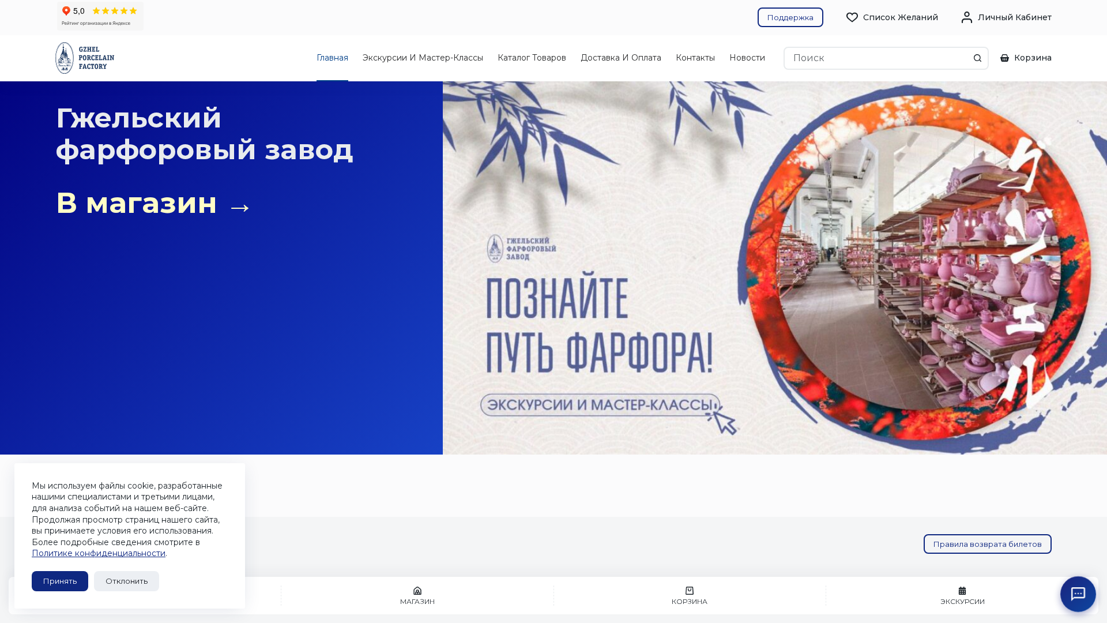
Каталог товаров (532, 57)
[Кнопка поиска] (977, 58)
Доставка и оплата (621, 57)
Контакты (695, 57)
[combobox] (876, 58)
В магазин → (155, 202)
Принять (60, 581)
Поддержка (790, 17)
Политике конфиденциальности (98, 553)
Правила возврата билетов (987, 544)
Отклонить (127, 581)
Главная (332, 57)
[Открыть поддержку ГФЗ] (1078, 594)
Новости (747, 57)
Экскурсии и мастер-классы (423, 57)
